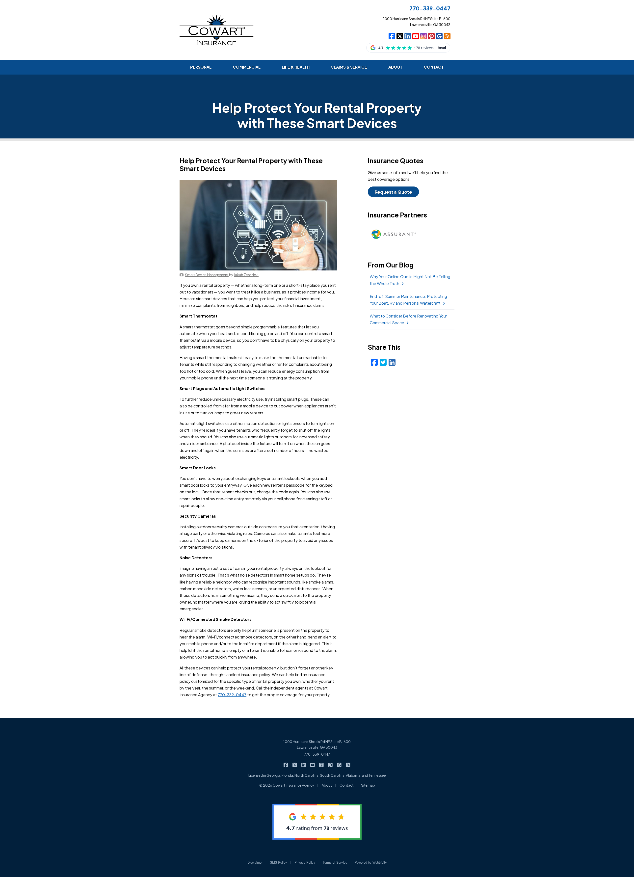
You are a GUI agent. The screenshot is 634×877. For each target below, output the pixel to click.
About (327, 785)
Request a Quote (393, 192)
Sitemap (368, 785)
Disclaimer (255, 862)
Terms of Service (335, 862)
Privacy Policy (304, 862)
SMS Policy (278, 862)
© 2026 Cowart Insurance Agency (286, 785)
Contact (347, 785)
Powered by (371, 862)
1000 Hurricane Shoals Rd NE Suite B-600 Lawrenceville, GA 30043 (317, 744)
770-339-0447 (232, 694)
